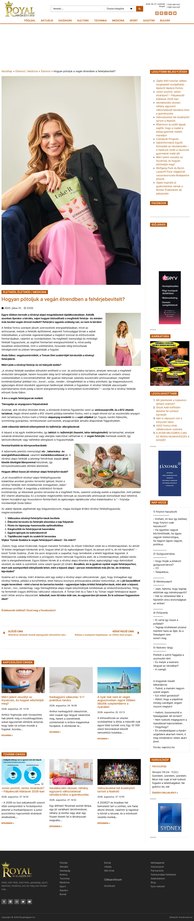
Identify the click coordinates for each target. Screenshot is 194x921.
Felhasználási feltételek (163, 874)
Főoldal (29, 20)
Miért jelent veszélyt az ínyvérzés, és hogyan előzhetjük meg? (23, 700)
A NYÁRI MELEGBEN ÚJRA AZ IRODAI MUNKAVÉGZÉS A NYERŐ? (172, 436)
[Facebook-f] (4, 901)
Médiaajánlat (157, 862)
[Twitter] (170, 13)
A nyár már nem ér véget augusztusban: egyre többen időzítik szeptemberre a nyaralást (116, 701)
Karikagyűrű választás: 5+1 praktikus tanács (66, 698)
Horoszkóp (159, 766)
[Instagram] (166, 13)
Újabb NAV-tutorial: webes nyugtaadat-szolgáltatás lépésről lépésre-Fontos (171, 84)
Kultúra (83, 20)
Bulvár (165, 20)
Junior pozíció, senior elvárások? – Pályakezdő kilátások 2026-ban (23, 789)
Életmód (45, 71)
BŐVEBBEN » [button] (7, 735)
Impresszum (157, 866)
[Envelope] (175, 13)
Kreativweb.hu (185, 917)
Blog (153, 882)
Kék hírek (109, 870)
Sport (134, 20)
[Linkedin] (161, 13)
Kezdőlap (7, 71)
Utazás (108, 866)
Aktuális (47, 20)
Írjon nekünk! (158, 886)
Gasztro (149, 20)
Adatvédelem (158, 878)
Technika (100, 20)
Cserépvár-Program (167, 138)
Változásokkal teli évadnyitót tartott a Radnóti (116, 789)
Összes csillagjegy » (165, 792)
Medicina (118, 20)
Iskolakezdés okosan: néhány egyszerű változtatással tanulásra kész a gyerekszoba (69, 791)
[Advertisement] (97, 46)
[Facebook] (157, 13)
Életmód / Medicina (26, 71)
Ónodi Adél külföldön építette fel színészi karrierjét (168, 411)
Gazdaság (65, 20)
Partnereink (157, 870)
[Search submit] (139, 9)
